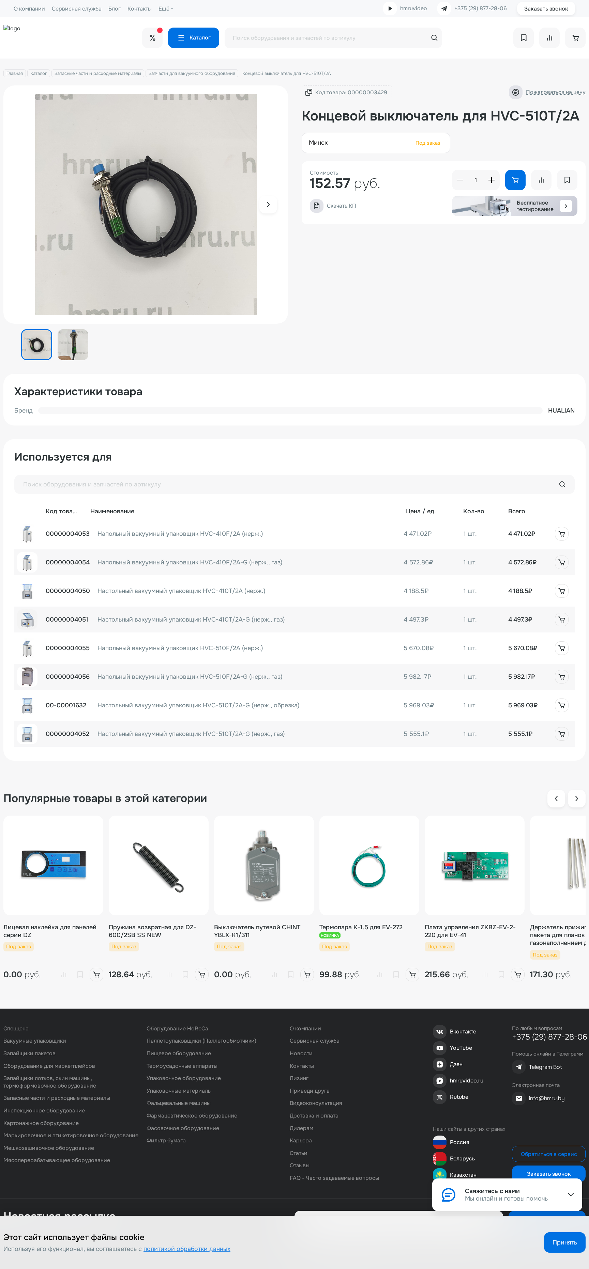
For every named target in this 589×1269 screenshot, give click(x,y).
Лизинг (299, 1078)
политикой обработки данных (187, 1249)
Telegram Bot (545, 1067)
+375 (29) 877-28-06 (480, 8)
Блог (114, 8)
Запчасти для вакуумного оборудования (192, 73)
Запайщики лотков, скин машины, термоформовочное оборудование (49, 1082)
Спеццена (16, 1028)
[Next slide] (268, 204)
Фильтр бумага (166, 1140)
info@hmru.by (547, 1098)
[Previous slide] (556, 798)
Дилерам (301, 1128)
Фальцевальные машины (179, 1103)
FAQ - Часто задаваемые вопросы (334, 1178)
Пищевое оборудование (179, 1053)
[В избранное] (80, 974)
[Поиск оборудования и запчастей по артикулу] (562, 484)
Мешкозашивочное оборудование (48, 1148)
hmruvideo (413, 8)
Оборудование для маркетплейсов (49, 1066)
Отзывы (299, 1165)
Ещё (163, 8)
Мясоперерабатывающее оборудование (56, 1160)
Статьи (298, 1153)
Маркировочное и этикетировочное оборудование (70, 1135)
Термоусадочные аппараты (182, 1066)
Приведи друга (310, 1090)
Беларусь (462, 1158)
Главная (14, 73)
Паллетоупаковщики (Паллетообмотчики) (201, 1040)
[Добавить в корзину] (562, 534)
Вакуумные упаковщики (34, 1040)
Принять (565, 1242)
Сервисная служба (77, 8)
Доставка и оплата (314, 1115)
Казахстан (463, 1174)
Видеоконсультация (316, 1103)
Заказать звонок (546, 8)
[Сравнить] (64, 974)
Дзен (456, 1064)
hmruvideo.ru (466, 1080)
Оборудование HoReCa (177, 1028)
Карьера (301, 1140)
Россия (459, 1142)
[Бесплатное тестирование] (566, 206)
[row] (294, 534)
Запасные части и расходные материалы (98, 73)
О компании (29, 8)
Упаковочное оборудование (184, 1078)
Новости (301, 1053)
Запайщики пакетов (29, 1053)
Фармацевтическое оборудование (192, 1115)
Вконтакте (463, 1031)
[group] (145, 204)
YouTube (461, 1047)
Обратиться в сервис (549, 1154)
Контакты (139, 8)
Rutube (459, 1097)
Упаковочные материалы (179, 1090)
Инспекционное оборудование (44, 1110)
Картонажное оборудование (41, 1123)
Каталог (38, 73)
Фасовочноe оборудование (183, 1128)
